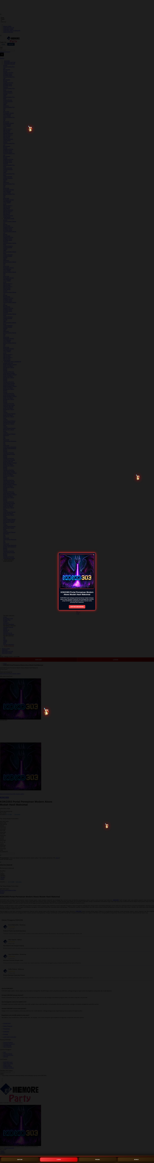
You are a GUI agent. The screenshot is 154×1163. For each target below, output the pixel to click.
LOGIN (59, 1159)
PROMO (97, 1159)
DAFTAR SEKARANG (77, 606)
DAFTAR (19, 1159)
